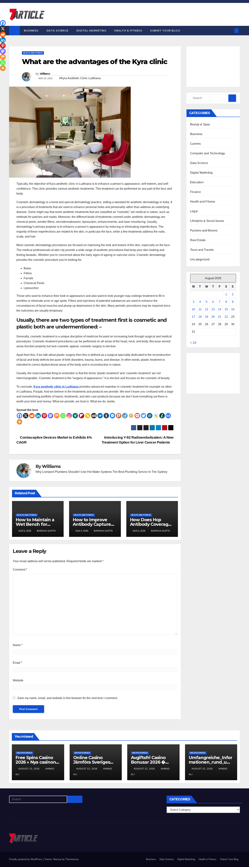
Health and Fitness (33, 53)
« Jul (193, 342)
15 (226, 309)
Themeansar (71, 859)
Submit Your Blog (165, 30)
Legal (194, 211)
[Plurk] (118, 415)
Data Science (57, 30)
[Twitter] (143, 415)
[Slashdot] (162, 415)
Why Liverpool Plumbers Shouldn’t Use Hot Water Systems (74, 471)
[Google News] (168, 415)
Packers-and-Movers (204, 230)
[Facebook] (19, 415)
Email (17, 662)
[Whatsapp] (63, 415)
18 (200, 316)
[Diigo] (125, 415)
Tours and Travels (202, 249)
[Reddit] (32, 415)
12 (206, 309)
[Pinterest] (44, 415)
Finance (195, 191)
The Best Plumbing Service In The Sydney (139, 471)
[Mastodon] (50, 415)
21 (219, 316)
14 (219, 309)
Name (17, 645)
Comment (20, 569)
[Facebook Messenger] (112, 415)
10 (193, 309)
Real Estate (198, 240)
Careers (195, 143)
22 (226, 316)
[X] (25, 415)
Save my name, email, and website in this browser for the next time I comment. (67, 698)
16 (232, 309)
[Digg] (149, 415)
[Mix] (56, 415)
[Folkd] (100, 415)
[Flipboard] (81, 415)
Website (18, 680)
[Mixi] (131, 415)
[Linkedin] (38, 415)
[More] (19, 422)
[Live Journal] (156, 415)
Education (197, 182)
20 (213, 316)
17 (193, 316)
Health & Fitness (128, 30)
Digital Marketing (91, 30)
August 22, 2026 (29, 768)
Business (31, 30)
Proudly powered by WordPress (26, 859)
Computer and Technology (207, 153)
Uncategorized (200, 259)
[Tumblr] (106, 415)
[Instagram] (69, 415)
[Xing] (75, 415)
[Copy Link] (87, 415)
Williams (45, 73)
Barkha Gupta (46, 531)
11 (200, 309)
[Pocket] (137, 415)
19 (206, 316)
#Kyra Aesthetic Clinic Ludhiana (80, 78)
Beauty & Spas (200, 124)
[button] (230, 30)
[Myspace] (94, 415)
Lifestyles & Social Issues (207, 220)
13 (213, 309)
